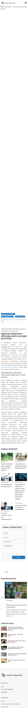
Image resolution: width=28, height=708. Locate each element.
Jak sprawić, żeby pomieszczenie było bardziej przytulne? (21, 466)
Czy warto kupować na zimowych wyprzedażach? (20, 507)
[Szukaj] (3, 572)
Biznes (3, 701)
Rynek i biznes (20, 316)
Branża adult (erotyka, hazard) (10, 704)
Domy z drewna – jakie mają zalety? (15, 635)
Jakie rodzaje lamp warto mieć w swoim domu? (17, 641)
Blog (2, 686)
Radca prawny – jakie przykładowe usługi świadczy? (17, 654)
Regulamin (4, 692)
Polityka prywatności (7, 689)
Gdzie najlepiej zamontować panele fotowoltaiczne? (15, 647)
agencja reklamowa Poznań (9, 367)
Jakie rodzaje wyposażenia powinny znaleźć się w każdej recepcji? (16, 629)
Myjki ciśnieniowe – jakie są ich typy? (16, 660)
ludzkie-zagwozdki (8, 313)
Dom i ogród (4, 707)
